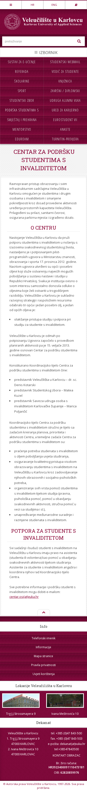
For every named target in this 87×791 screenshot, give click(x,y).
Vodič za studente (65, 71)
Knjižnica (65, 81)
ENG (54, 5)
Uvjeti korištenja (44, 674)
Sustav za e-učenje (22, 62)
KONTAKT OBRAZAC (66, 755)
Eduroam (22, 139)
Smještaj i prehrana (22, 119)
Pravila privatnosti (43, 665)
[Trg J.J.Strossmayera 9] (21, 700)
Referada (22, 71)
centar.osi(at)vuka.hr (24, 596)
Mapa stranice (43, 656)
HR (32, 5)
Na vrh (43, 612)
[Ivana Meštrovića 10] (65, 700)
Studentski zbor (21, 100)
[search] (79, 41)
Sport (22, 91)
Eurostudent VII (65, 119)
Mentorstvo (22, 129)
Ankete (65, 129)
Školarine (21, 81)
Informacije (43, 647)
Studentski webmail (65, 62)
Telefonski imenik (43, 638)
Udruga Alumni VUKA (65, 100)
